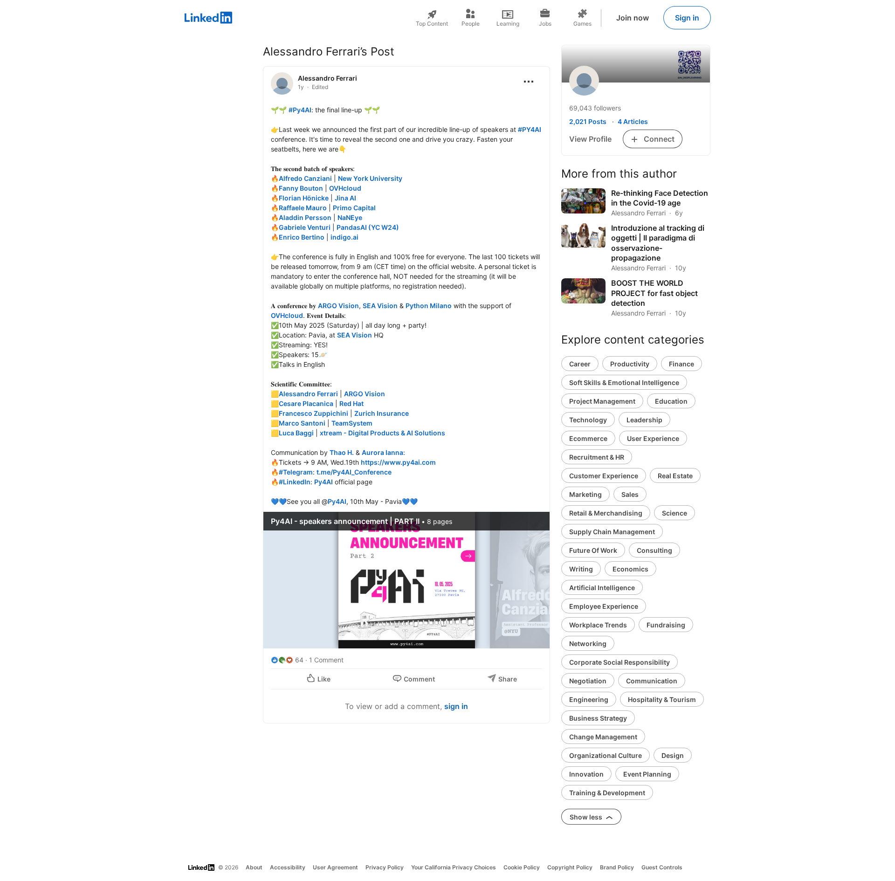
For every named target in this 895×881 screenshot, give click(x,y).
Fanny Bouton (301, 188)
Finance (681, 364)
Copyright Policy (569, 867)
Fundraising (666, 625)
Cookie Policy (521, 867)
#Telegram (296, 472)
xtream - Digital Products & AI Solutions (382, 433)
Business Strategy (598, 718)
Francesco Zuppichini (313, 413)
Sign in (687, 17)
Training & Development (607, 793)
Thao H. (342, 452)
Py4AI (323, 482)
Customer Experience (603, 476)
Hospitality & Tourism (662, 699)
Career (580, 364)
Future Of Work (593, 550)
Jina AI (345, 198)
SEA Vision (380, 306)
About (254, 867)
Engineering (588, 699)
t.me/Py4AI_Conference (354, 472)
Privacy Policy (384, 867)
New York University (370, 178)
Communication (651, 681)
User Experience (653, 438)
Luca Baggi (296, 433)
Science (674, 513)
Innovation (586, 774)
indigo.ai (344, 237)
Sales (630, 494)
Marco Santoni (302, 423)
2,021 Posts (587, 121)
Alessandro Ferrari (327, 78)
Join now (632, 17)
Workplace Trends (598, 625)
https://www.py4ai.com (398, 462)
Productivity (629, 364)
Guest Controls (661, 867)
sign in (456, 706)
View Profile (590, 139)
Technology (588, 420)
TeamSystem (351, 423)
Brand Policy (617, 867)
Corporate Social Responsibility (619, 662)
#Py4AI (300, 110)
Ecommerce (588, 438)
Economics (630, 569)
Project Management (602, 401)
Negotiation (587, 681)
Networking (587, 643)
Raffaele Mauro (303, 208)
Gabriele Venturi (304, 227)
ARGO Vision (338, 306)
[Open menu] (528, 81)
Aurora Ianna (382, 452)
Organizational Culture (605, 755)
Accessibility (287, 867)
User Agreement (335, 867)
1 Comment (326, 660)
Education (671, 401)
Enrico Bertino (301, 237)
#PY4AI (529, 129)
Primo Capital (354, 208)
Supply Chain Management (612, 532)
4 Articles (633, 121)
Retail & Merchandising (605, 513)
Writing (581, 569)
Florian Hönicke (304, 198)
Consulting (654, 550)
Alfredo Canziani (305, 178)
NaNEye (349, 217)
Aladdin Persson (305, 217)
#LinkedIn (294, 482)
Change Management (603, 737)
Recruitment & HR (596, 457)
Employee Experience (603, 606)
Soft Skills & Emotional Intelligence (624, 382)
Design (672, 755)
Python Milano (429, 306)
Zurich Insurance (381, 413)
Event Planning (647, 774)
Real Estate (675, 476)
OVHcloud (345, 188)
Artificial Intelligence (602, 588)
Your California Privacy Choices (453, 867)
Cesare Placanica (306, 403)
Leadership (644, 420)
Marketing (585, 494)
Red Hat (351, 403)
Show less (587, 817)
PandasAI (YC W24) (368, 227)
